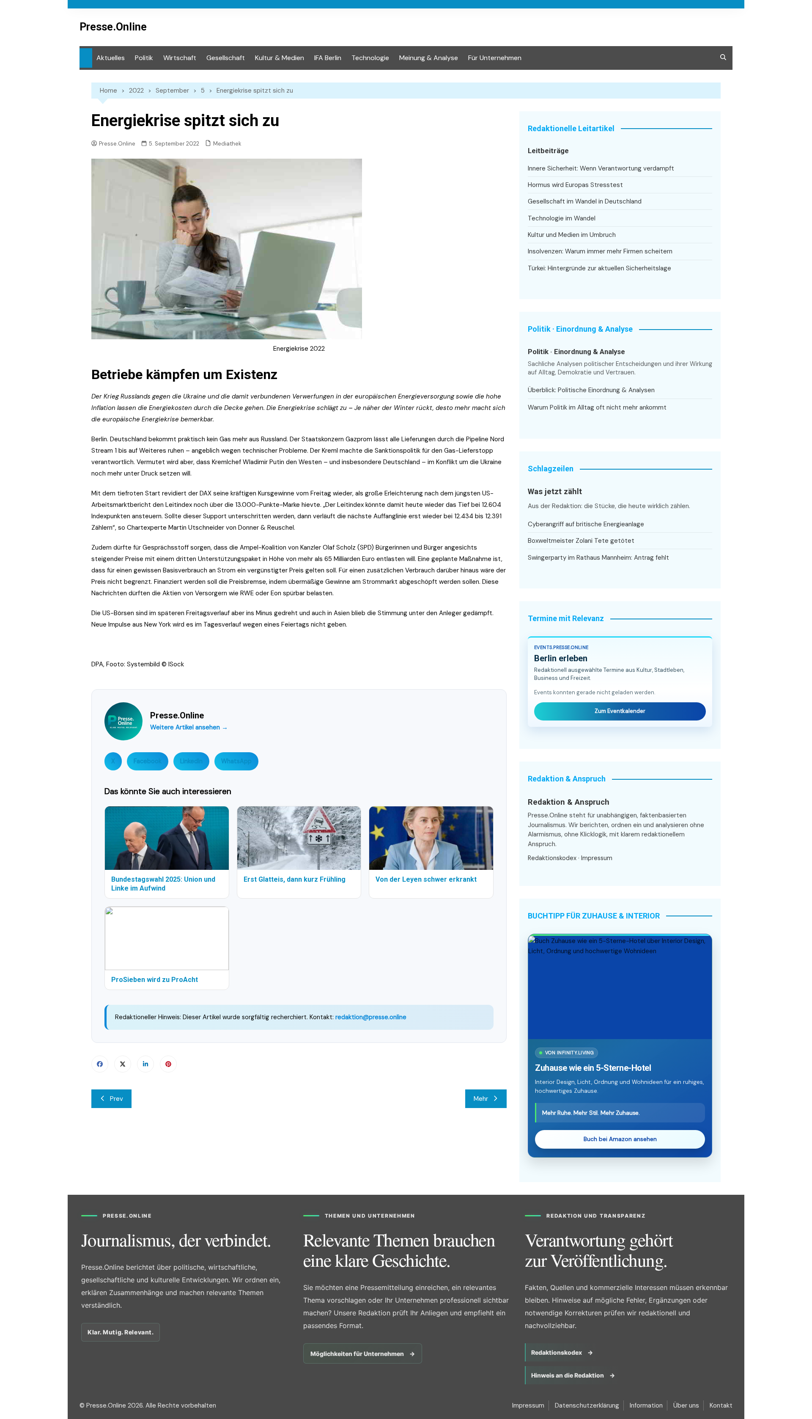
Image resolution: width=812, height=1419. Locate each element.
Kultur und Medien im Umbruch (572, 235)
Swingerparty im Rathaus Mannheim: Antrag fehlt (598, 557)
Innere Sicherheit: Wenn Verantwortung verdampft (601, 168)
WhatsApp (236, 761)
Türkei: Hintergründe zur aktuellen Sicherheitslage (599, 268)
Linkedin (145, 1064)
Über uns (686, 1405)
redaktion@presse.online (370, 1017)
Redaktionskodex (552, 858)
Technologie (370, 57)
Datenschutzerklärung (587, 1405)
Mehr (481, 1098)
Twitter (122, 1064)
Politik (144, 57)
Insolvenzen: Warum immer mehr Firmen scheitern (600, 251)
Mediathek (227, 143)
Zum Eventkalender (620, 711)
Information (646, 1405)
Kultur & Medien (279, 57)
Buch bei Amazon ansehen (620, 1139)
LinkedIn (191, 761)
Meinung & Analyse (428, 57)
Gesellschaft (225, 57)
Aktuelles (110, 57)
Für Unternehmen (494, 57)
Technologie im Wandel (561, 218)
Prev (116, 1098)
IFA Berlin (327, 57)
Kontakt (721, 1405)
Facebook (148, 761)
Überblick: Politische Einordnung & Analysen (591, 390)
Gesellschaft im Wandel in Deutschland (585, 201)
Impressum (596, 858)
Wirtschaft (179, 57)
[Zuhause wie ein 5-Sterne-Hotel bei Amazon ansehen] (620, 987)
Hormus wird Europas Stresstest (575, 185)
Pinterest (168, 1064)
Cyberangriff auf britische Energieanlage (586, 524)
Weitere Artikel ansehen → (189, 727)
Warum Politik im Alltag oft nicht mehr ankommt (597, 407)
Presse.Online (113, 27)
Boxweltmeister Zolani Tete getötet (581, 540)
